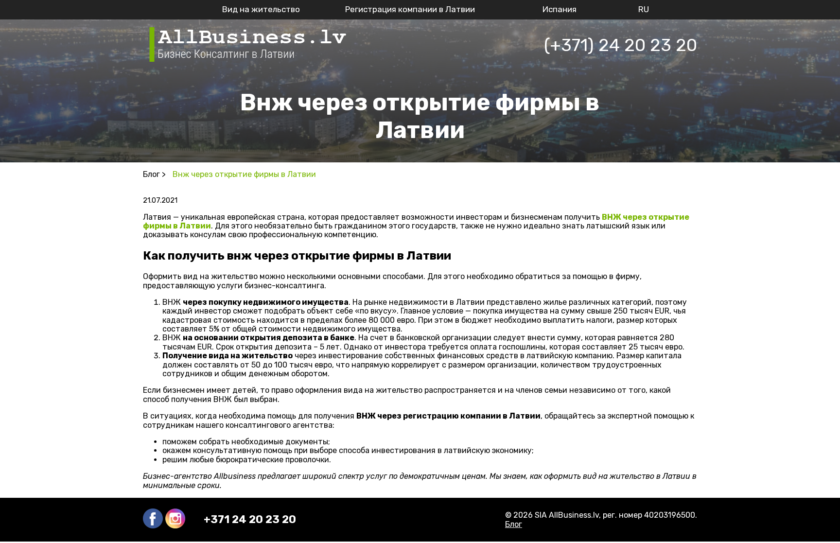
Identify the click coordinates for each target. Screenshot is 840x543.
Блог (513, 524)
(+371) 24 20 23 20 (620, 45)
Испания (559, 9)
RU (643, 9)
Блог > (154, 174)
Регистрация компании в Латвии (410, 9)
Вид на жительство (261, 9)
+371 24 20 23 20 (250, 519)
